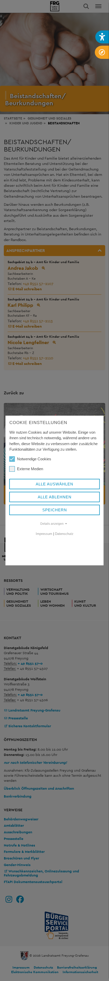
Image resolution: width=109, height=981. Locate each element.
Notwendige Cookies (34, 459)
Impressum (44, 534)
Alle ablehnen (54, 497)
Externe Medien (30, 469)
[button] (102, 36)
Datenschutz (64, 534)
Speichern (54, 510)
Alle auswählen (54, 484)
